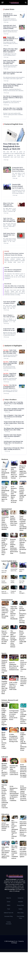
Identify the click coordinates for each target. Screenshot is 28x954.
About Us (8, 898)
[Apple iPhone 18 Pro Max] (22, 51)
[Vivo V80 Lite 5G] (14, 135)
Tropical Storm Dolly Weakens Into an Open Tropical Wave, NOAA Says (9, 331)
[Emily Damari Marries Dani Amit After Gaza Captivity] (22, 364)
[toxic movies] (21, 305)
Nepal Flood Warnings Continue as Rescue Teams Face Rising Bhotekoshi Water (13, 85)
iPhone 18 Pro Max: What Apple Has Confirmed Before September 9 (10, 50)
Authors (20, 909)
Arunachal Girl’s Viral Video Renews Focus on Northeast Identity (9, 27)
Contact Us (20, 898)
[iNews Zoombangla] (14, 2)
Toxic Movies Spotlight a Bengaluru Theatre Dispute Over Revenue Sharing (9, 304)
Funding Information (8, 922)
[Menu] (3, 2)
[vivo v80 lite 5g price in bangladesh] (22, 387)
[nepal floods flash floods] (22, 376)
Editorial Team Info (8, 912)
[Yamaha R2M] (22, 41)
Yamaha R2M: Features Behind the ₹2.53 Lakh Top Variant (10, 38)
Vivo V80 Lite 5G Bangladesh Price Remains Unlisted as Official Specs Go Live (13, 97)
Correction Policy (8, 916)
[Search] (25, 2)
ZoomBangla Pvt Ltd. (13, 941)
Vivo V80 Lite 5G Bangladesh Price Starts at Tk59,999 (10, 15)
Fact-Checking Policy (20, 917)
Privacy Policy (20, 905)
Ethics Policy (20, 912)
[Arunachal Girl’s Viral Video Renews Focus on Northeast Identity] (22, 29)
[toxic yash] (22, 63)
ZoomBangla (14, 942)
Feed (8, 909)
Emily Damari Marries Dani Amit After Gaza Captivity (12, 73)
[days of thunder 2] (21, 318)
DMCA (8, 905)
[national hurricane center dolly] (21, 332)
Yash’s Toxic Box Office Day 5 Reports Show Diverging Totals (10, 62)
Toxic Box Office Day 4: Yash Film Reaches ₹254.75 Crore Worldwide (12, 109)
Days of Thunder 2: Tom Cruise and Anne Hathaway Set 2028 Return (9, 317)
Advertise (20, 901)
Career (8, 901)
